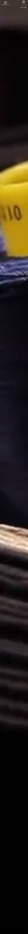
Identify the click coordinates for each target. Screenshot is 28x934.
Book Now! (23, 7)
